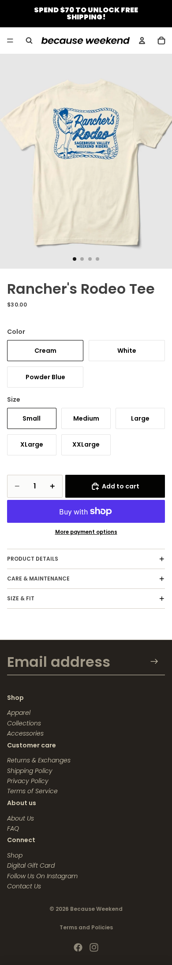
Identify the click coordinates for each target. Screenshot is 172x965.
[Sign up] (154, 661)
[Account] (142, 40)
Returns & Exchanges (39, 760)
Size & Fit (20, 598)
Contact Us (24, 886)
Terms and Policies (86, 927)
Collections (24, 723)
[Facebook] (78, 947)
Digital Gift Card (31, 865)
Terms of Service (32, 791)
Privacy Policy (28, 780)
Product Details (32, 558)
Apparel (18, 712)
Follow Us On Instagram (42, 876)
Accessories (25, 733)
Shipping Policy (29, 770)
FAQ (13, 828)
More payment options (86, 532)
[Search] (29, 40)
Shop (14, 855)
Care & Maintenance (38, 578)
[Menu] (10, 40)
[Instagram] (94, 947)
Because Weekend (96, 909)
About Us (20, 818)
